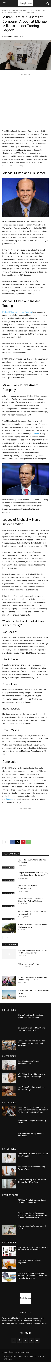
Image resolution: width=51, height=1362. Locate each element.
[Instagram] (19, 1340)
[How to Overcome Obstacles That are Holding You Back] (9, 915)
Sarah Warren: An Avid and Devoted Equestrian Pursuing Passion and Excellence (31, 1043)
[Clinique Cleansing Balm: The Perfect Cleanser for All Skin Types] (9, 1183)
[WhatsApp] (28, 842)
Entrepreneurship (14, 10)
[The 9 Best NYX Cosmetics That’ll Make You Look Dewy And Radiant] (9, 1251)
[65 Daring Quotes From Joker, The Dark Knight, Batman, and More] (9, 954)
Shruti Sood (8, 36)
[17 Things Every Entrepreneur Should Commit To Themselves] (9, 1204)
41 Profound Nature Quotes (28, 964)
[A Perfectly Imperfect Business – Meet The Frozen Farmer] (9, 928)
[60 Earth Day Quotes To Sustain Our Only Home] (9, 995)
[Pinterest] (23, 842)
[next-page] (7, 937)
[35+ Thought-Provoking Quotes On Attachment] (9, 1137)
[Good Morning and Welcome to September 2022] (9, 1065)
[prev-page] (3, 937)
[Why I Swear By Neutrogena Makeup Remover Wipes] (9, 1171)
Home (4, 10)
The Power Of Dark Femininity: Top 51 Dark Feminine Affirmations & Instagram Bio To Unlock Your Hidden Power (33, 1110)
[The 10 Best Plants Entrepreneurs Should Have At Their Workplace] (9, 902)
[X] (17, 842)
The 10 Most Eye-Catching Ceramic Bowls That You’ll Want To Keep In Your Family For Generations (32, 1275)
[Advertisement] (25, 101)
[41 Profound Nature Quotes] (9, 968)
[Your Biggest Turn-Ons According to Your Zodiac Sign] (9, 1091)
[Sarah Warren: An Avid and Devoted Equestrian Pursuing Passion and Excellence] (9, 1045)
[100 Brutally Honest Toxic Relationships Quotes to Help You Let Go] (9, 981)
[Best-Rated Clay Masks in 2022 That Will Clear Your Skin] (9, 1158)
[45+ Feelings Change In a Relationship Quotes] (9, 1124)
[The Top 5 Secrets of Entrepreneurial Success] (9, 1230)
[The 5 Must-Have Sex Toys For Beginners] (9, 1264)
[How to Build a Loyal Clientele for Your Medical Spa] (9, 864)
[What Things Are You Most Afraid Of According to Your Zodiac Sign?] (9, 1078)
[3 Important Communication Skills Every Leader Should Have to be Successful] (9, 876)
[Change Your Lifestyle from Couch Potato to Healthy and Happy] (9, 1019)
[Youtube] (37, 1340)
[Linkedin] (25, 1340)
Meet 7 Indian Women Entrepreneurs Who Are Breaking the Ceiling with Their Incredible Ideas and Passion (33, 1215)
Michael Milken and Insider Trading (17, 312)
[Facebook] (12, 842)
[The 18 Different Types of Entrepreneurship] (9, 889)
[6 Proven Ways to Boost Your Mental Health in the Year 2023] (9, 1032)
